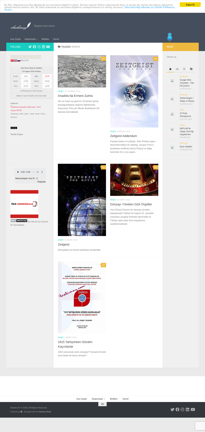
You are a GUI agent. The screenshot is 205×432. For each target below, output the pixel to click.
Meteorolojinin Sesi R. (25, 178)
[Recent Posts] (184, 69)
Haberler (14, 103)
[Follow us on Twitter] (30, 46)
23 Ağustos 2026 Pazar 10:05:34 (26, 57)
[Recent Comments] (177, 69)
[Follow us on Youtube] (48, 46)
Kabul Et (190, 4)
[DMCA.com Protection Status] (18, 221)
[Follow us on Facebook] (34, 46)
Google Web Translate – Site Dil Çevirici (187, 83)
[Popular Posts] (170, 69)
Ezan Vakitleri (186, 146)
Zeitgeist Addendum (123, 136)
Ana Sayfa (15, 39)
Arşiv (61, 91)
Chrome (44, 221)
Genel (56, 39)
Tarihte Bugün (16, 134)
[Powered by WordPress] (21, 412)
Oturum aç (171, 57)
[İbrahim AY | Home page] (20, 26)
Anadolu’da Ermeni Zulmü (75, 96)
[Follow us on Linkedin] (43, 46)
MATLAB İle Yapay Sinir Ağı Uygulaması (187, 131)
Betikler (45, 39)
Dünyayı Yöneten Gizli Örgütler (131, 204)
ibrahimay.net (16, 160)
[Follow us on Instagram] (39, 46)
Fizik (182, 110)
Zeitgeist (63, 244)
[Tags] (191, 69)
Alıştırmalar (30, 39)
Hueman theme (45, 412)
